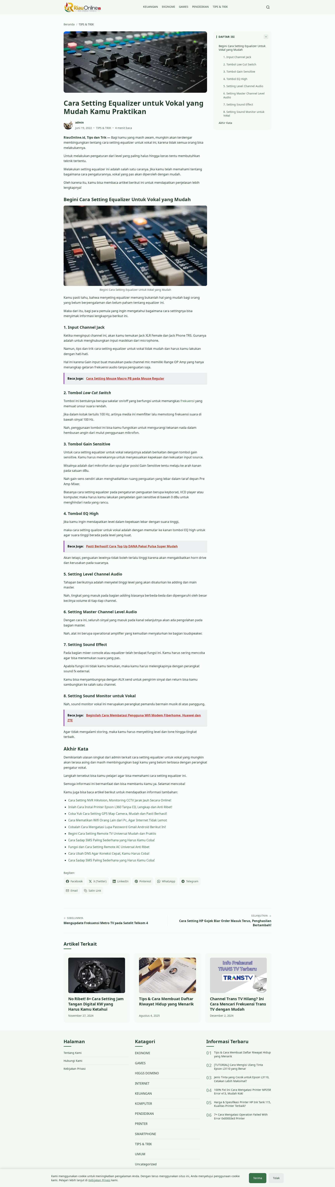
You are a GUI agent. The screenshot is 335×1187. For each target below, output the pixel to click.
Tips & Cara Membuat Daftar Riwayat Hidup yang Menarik (242, 1054)
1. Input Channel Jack (237, 57)
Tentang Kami (73, 1053)
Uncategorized (146, 1164)
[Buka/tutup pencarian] (267, 7)
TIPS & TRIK (220, 7)
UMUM (140, 1154)
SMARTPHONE (145, 1134)
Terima (257, 1178)
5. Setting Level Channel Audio (243, 86)
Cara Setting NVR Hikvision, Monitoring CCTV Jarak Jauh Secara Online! (119, 800)
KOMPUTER (143, 1103)
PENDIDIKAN (200, 7)
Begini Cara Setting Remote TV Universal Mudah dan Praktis (112, 833)
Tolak (276, 1178)
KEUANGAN (150, 7)
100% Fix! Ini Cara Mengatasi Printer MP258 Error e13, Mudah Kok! (242, 1091)
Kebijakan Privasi (75, 1068)
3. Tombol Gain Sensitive (239, 71)
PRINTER (141, 1124)
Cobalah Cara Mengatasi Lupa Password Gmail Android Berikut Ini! (117, 827)
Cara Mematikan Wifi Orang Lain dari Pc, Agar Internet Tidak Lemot (117, 820)
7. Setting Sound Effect (238, 104)
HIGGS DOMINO (147, 1073)
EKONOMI (168, 7)
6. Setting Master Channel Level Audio (244, 95)
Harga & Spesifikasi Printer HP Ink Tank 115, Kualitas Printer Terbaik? (242, 1104)
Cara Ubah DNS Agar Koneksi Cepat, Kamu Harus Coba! (108, 853)
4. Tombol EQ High (235, 79)
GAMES (183, 7)
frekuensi (187, 401)
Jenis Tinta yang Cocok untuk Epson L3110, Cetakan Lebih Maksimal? (241, 1079)
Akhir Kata (225, 123)
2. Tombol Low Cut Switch (239, 64)
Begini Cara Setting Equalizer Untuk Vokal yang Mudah (242, 48)
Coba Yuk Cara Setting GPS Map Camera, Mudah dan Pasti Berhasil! (117, 813)
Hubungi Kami (73, 1061)
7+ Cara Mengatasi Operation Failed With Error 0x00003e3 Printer (241, 1116)
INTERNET (142, 1083)
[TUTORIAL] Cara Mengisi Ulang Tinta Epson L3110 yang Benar (238, 1066)
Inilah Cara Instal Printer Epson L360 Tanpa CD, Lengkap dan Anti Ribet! (120, 807)
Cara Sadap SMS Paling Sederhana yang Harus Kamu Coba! (111, 840)
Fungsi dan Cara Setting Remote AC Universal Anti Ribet (108, 847)
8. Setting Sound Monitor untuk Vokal (243, 113)
